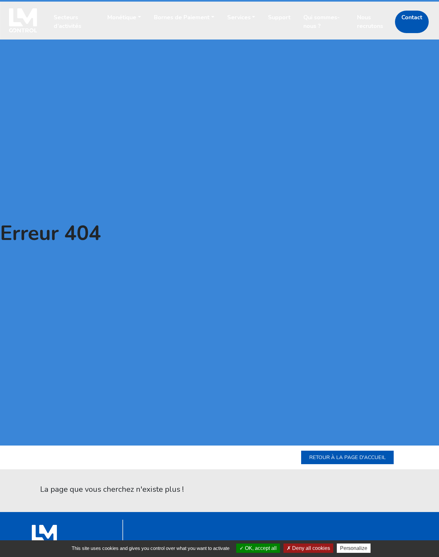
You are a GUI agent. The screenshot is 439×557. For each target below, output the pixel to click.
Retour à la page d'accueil (347, 457)
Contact (411, 17)
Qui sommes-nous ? (321, 21)
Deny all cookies (310, 548)
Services (239, 17)
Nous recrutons (370, 21)
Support (279, 17)
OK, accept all (260, 548)
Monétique (121, 17)
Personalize (353, 548)
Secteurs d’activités (67, 21)
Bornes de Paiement (182, 17)
